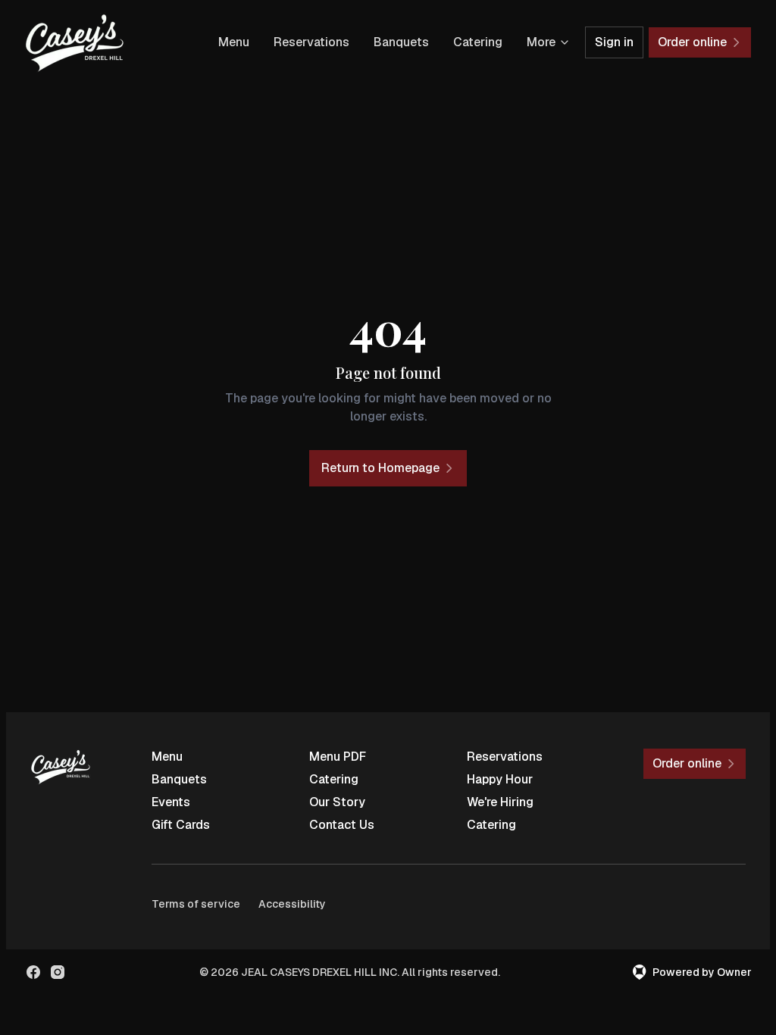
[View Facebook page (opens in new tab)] (33, 972)
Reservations (311, 42)
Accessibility (292, 904)
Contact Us (341, 825)
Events (171, 802)
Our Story (337, 802)
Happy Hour (500, 779)
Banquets (401, 42)
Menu (233, 42)
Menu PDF (337, 757)
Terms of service (196, 904)
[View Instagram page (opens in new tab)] (57, 972)
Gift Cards (181, 825)
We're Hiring (500, 802)
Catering (477, 42)
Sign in (614, 42)
